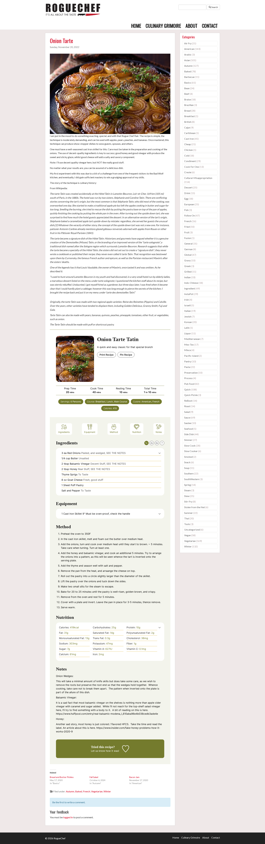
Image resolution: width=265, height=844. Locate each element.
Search (214, 7)
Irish (186, 299)
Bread (187, 110)
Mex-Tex (189, 344)
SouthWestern (191, 479)
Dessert (188, 187)
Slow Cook (190, 445)
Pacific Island (191, 355)
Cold (186, 155)
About (191, 25)
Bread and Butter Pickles (62, 777)
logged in (68, 817)
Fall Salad (94, 777)
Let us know (98, 750)
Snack (187, 462)
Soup (186, 467)
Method (114, 432)
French (86, 791)
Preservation (191, 372)
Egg (186, 198)
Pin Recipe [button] (126, 354)
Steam (187, 490)
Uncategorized (192, 529)
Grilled (187, 271)
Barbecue (189, 76)
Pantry (187, 361)
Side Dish (189, 434)
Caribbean (189, 133)
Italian (187, 310)
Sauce (187, 417)
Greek (187, 266)
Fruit (186, 232)
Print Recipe (106, 354)
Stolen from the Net (194, 507)
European (189, 204)
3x (157, 443)
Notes (159, 432)
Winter (107, 791)
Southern (189, 473)
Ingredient (189, 288)
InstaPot (188, 293)
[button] (159, 452)
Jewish (187, 316)
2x (151, 443)
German (188, 249)
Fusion (187, 238)
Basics (187, 82)
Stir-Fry (188, 501)
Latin (186, 327)
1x (146, 443)
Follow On (189, 215)
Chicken (188, 149)
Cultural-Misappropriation (198, 177)
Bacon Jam (134, 777)
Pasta (187, 366)
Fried (187, 226)
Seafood (188, 428)
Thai (186, 518)
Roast (187, 406)
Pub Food (189, 383)
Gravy (187, 260)
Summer (188, 512)
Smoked (188, 456)
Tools (187, 524)
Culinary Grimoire (163, 25)
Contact (210, 25)
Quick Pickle (191, 394)
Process (188, 378)
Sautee (187, 423)
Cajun (187, 127)
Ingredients (64, 432)
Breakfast (189, 116)
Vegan (187, 535)
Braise (187, 99)
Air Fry (187, 43)
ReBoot (188, 400)
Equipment (89, 432)
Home (136, 25)
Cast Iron (189, 138)
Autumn (70, 791)
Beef (186, 93)
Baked (78, 791)
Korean (188, 322)
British (187, 121)
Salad (187, 411)
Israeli (187, 305)
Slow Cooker (191, 451)
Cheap (187, 144)
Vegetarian (97, 791)
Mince (187, 350)
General (188, 243)
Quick (187, 389)
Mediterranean (192, 338)
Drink (187, 193)
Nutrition (136, 432)
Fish (186, 209)
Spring (187, 484)
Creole (187, 172)
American (189, 48)
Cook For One (191, 166)
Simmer (188, 439)
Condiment (190, 161)
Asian (187, 60)
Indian (187, 277)
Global (187, 254)
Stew (186, 496)
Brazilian (189, 104)
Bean (187, 88)
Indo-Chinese (191, 282)
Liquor (187, 333)
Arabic (187, 54)
